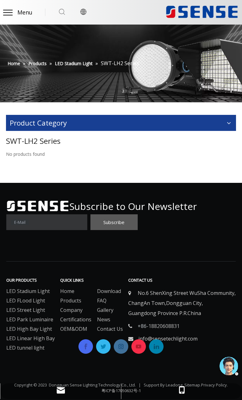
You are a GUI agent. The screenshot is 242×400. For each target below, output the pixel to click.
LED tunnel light (25, 347)
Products (70, 300)
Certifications (75, 319)
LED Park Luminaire (29, 319)
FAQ (102, 300)
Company (71, 310)
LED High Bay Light (29, 328)
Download (109, 291)
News (103, 319)
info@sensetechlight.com (168, 338)
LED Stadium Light (28, 291)
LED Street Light (25, 310)
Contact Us (110, 328)
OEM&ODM (73, 328)
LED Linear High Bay (30, 338)
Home (67, 291)
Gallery (105, 310)
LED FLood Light (25, 300)
